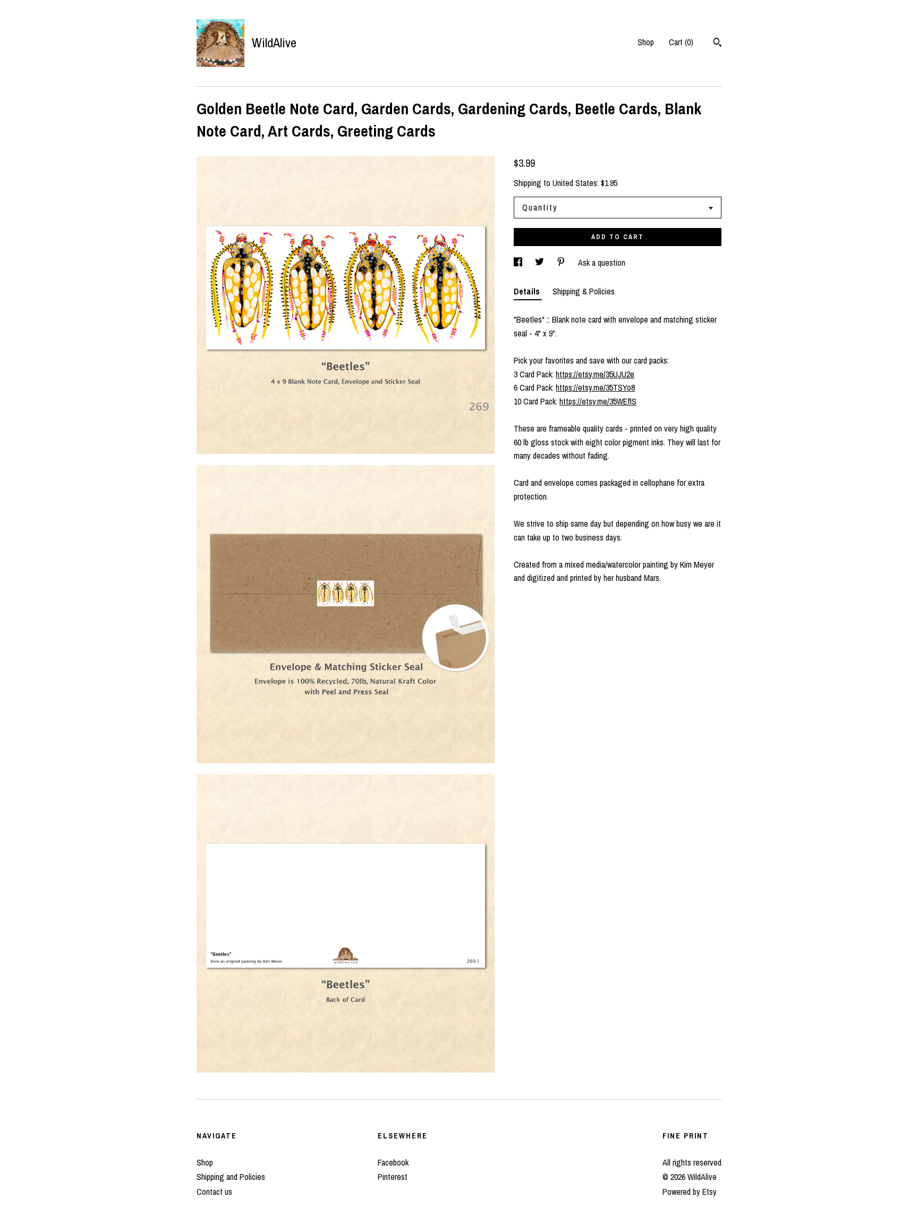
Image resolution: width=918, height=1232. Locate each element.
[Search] (717, 43)
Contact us (214, 1191)
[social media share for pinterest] (562, 262)
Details (528, 291)
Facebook (393, 1162)
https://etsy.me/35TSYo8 (595, 387)
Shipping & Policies (583, 291)
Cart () (681, 42)
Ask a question (601, 262)
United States (574, 183)
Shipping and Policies (231, 1177)
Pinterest (392, 1177)
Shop (646, 42)
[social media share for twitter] (540, 262)
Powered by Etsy (689, 1191)
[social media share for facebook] (519, 262)
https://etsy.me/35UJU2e (595, 374)
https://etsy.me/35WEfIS (597, 401)
